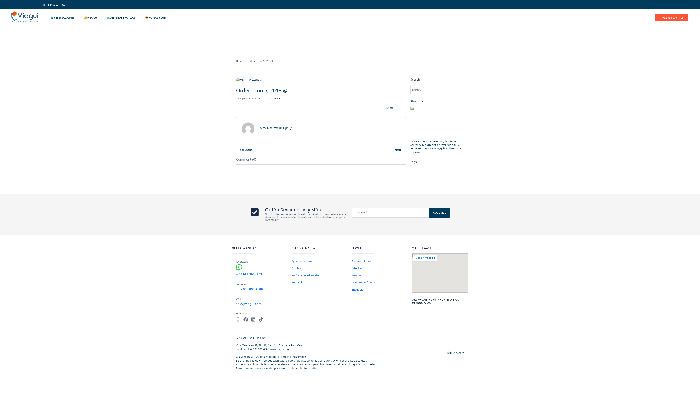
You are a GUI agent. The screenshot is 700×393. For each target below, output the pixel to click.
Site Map (357, 289)
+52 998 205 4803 (673, 17)
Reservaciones (361, 261)
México (356, 275)
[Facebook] (245, 319)
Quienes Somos (302, 261)
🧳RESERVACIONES (62, 17)
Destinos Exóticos (363, 282)
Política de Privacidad (306, 275)
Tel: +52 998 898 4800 (54, 4)
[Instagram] (238, 319)
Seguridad (298, 282)
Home (239, 61)
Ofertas (357, 268)
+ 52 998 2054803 (249, 274)
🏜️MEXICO (90, 17)
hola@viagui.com (249, 304)
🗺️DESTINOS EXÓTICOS (121, 17)
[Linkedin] (253, 319)
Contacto (298, 268)
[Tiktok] (261, 319)
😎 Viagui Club (155, 17)
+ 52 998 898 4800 (249, 289)
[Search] (459, 89)
